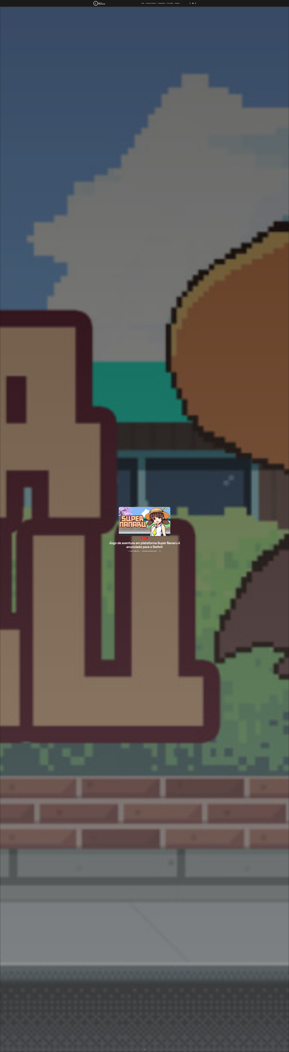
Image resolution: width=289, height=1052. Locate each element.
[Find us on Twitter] (190, 3)
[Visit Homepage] (104, 3)
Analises (177, 3)
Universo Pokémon (151, 3)
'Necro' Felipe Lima (134, 551)
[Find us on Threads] (195, 3)
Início (142, 3)
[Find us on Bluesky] (192, 3)
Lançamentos (161, 3)
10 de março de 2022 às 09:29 (149, 551)
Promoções (170, 3)
